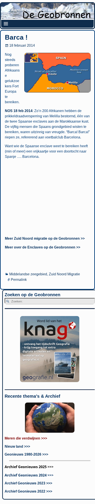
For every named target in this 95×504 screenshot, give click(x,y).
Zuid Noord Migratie (64, 274)
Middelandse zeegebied (28, 274)
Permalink (19, 279)
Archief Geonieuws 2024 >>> (29, 475)
